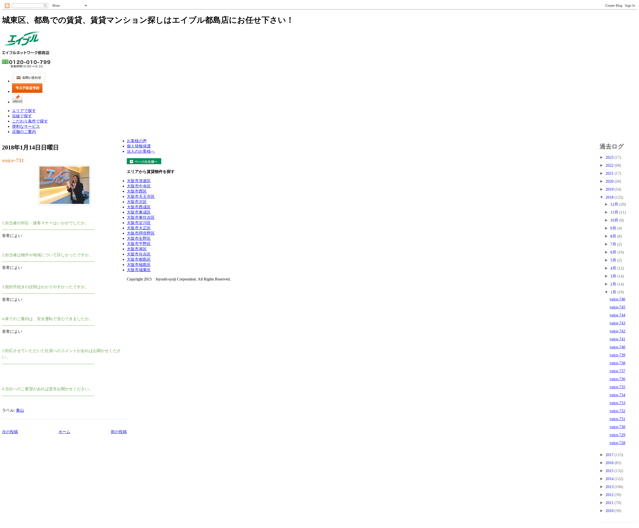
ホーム (64, 432)
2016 (610, 463)
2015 (610, 471)
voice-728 (617, 443)
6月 (613, 252)
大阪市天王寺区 (141, 196)
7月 (613, 244)
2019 (610, 189)
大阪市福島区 (139, 265)
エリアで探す (24, 111)
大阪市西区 (137, 191)
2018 (610, 197)
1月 (613, 292)
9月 (613, 228)
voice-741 (617, 339)
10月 (614, 220)
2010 (610, 511)
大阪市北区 (137, 202)
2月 (613, 284)
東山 (20, 410)
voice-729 (617, 435)
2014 (610, 479)
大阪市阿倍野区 (141, 233)
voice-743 (617, 323)
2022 (610, 165)
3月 (613, 276)
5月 (613, 260)
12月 (614, 204)
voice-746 (617, 299)
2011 (610, 503)
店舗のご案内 (24, 132)
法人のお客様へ (141, 151)
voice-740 (617, 347)
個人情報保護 (139, 146)
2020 (610, 181)
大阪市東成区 (139, 212)
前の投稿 (119, 432)
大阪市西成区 (139, 207)
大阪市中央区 (139, 186)
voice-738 (617, 363)
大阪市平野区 (139, 244)
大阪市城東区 (139, 270)
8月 (613, 236)
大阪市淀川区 (139, 223)
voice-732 (617, 411)
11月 (614, 212)
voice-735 (617, 387)
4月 (613, 268)
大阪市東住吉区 (141, 217)
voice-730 (617, 427)
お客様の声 (137, 141)
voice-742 (617, 331)
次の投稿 (10, 432)
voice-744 (617, 315)
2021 (610, 173)
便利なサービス (26, 126)
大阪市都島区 (139, 259)
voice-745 (617, 307)
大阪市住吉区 (139, 254)
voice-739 (617, 355)
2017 (610, 455)
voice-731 (13, 160)
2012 (610, 495)
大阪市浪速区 (139, 181)
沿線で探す (22, 116)
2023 (610, 157)
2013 (610, 487)
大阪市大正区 (139, 228)
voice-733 (617, 403)
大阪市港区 (137, 249)
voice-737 (617, 371)
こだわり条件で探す (30, 121)
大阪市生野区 (139, 238)
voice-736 (617, 379)
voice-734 (617, 395)
